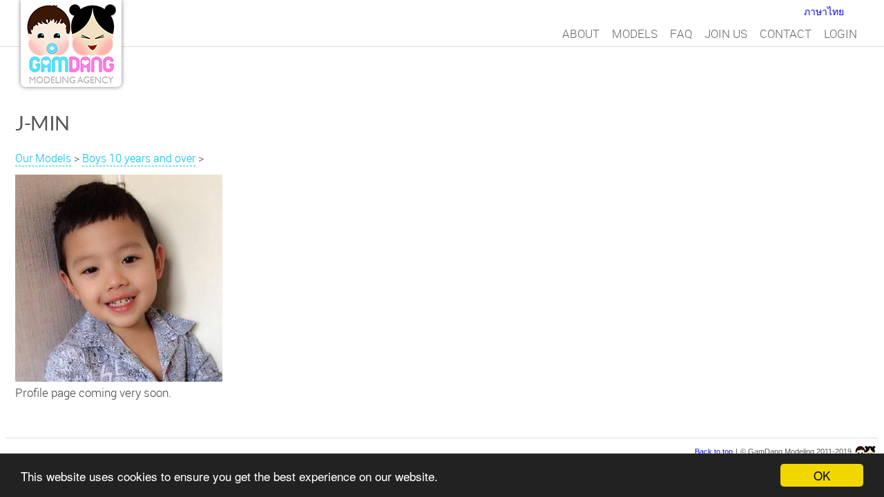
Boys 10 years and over (138, 158)
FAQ (681, 33)
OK (822, 475)
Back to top (714, 451)
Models (634, 33)
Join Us (725, 33)
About (580, 33)
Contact (785, 33)
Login (840, 33)
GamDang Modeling (71, 43)
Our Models (43, 158)
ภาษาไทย (824, 11)
